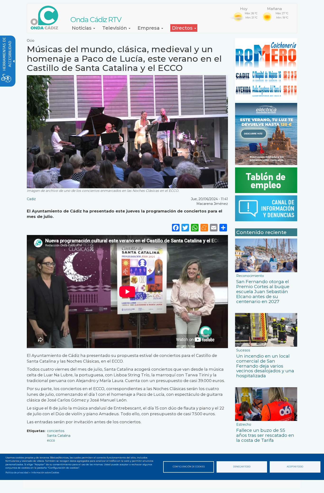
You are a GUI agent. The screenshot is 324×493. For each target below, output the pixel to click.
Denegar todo (241, 466)
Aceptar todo (295, 466)
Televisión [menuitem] (115, 28)
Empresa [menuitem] (149, 28)
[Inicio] (46, 17)
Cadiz (31, 199)
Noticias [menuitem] (82, 28)
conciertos (55, 431)
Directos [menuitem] (183, 28)
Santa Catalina (58, 435)
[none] (223, 227)
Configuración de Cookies (189, 466)
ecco (51, 440)
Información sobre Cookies (45, 472)
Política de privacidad (16, 472)
